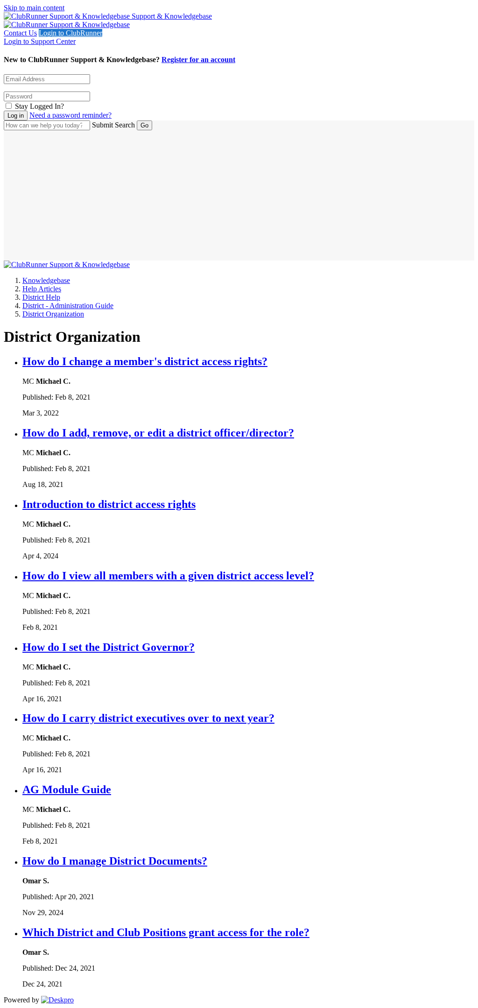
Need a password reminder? (70, 115)
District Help (41, 297)
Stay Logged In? (39, 106)
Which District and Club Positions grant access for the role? (165, 932)
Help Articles (41, 289)
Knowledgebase (46, 280)
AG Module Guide (66, 789)
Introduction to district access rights (109, 504)
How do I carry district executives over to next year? (148, 718)
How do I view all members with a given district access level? (168, 576)
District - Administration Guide (67, 306)
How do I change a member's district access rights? (144, 361)
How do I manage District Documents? (114, 861)
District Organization (53, 314)
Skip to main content (34, 8)
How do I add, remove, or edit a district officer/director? (158, 433)
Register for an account (198, 59)
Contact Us (20, 33)
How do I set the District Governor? (108, 647)
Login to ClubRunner (70, 33)
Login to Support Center (40, 41)
